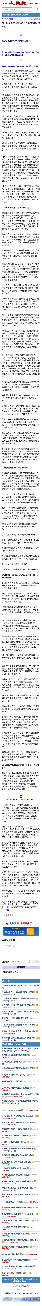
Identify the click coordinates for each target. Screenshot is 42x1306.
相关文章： (7, 981)
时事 (16, 15)
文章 (26, 15)
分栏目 (10, 15)
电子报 (30, 3)
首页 (4, 15)
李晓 (3, 27)
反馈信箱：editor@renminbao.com (21, 1293)
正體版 (37, 3)
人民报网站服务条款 (21, 1286)
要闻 (21, 15)
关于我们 (21, 1289)
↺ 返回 (5, 3)
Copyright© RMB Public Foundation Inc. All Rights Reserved (21, 1280)
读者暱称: (6, 962)
